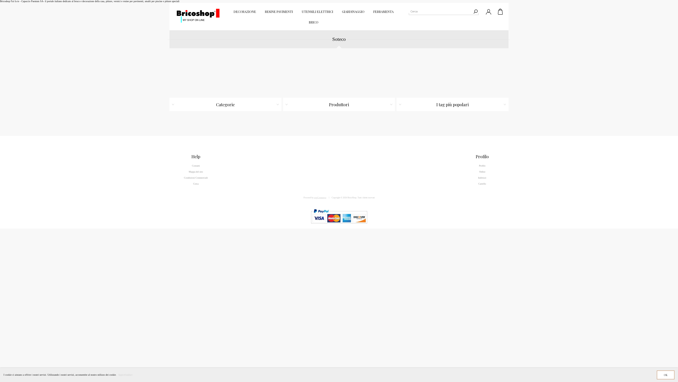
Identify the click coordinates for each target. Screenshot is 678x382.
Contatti (196, 165)
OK (665, 375)
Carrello (500, 11)
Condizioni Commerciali (196, 177)
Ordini (482, 171)
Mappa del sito (196, 171)
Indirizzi (482, 177)
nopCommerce (320, 197)
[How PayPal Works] (339, 225)
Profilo (482, 165)
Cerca (196, 183)
